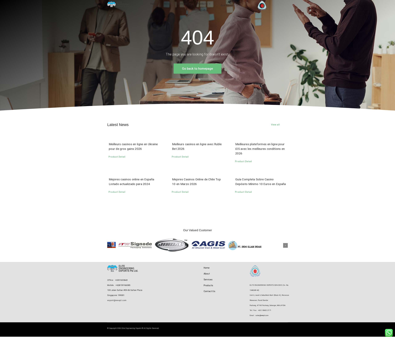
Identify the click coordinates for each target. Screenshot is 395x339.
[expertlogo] (262, 2)
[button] (109, 246)
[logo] (120, 3)
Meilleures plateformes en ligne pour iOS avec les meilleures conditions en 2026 (260, 148)
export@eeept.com (117, 302)
